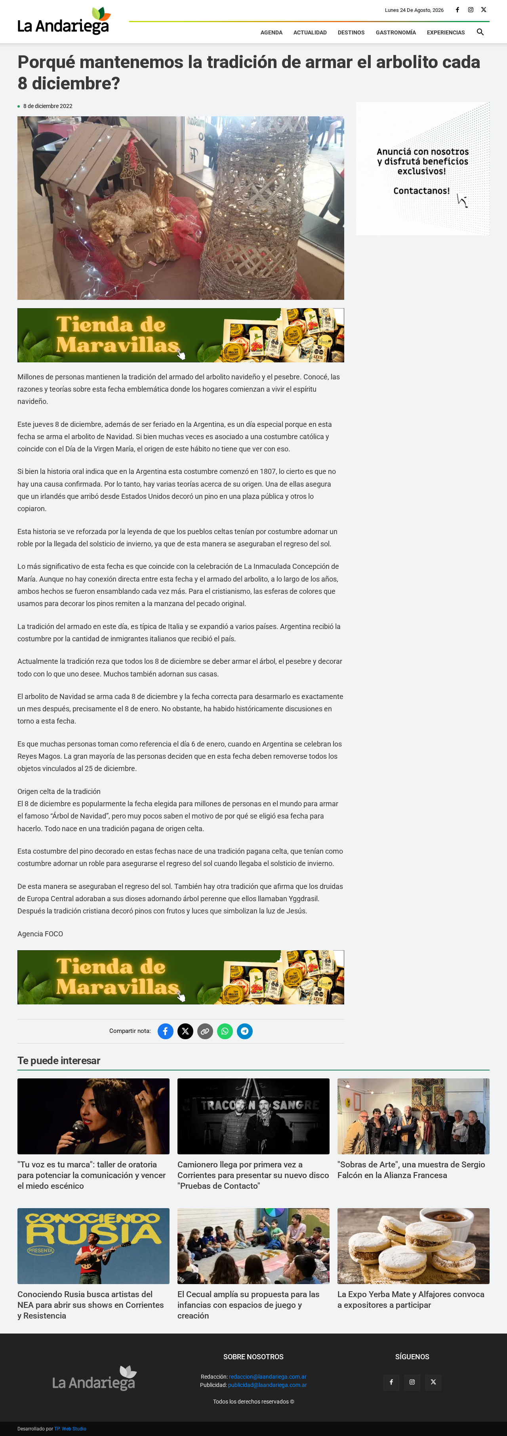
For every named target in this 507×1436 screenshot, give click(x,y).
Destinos (351, 32)
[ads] (180, 335)
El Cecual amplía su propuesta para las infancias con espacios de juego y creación (248, 1305)
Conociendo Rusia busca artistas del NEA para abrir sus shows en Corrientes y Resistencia (90, 1305)
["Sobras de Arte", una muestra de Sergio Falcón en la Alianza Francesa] (413, 1116)
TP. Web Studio (70, 1429)
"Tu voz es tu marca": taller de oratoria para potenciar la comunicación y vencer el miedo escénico (91, 1175)
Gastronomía (396, 32)
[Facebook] (457, 10)
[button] (480, 33)
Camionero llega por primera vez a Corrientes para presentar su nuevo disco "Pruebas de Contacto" (253, 1175)
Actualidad (310, 32)
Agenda (271, 32)
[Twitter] (484, 10)
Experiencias (446, 32)
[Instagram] (471, 10)
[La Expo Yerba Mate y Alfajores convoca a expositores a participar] (413, 1246)
